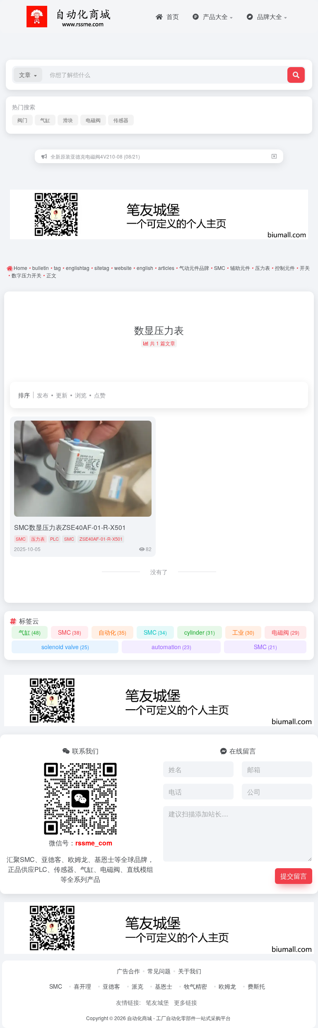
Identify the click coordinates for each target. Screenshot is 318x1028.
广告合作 (128, 971)
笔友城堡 (157, 1002)
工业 (243, 632)
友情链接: (128, 1002)
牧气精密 (195, 986)
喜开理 (82, 986)
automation (171, 647)
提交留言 (293, 876)
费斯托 (256, 986)
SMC (21, 538)
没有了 (159, 572)
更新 (61, 395)
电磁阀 (93, 119)
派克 (137, 986)
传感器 (120, 119)
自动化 (112, 632)
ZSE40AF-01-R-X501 (101, 538)
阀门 (22, 119)
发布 (42, 395)
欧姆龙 (227, 986)
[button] (28, 74)
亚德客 (111, 986)
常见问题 (159, 971)
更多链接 (185, 1002)
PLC (54, 538)
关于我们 (189, 971)
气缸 (45, 119)
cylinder (199, 632)
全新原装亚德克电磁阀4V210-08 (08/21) (95, 156)
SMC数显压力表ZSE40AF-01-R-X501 (70, 527)
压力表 (38, 538)
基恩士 (163, 986)
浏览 (81, 395)
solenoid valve (65, 647)
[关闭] (274, 156)
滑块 (68, 119)
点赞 (100, 395)
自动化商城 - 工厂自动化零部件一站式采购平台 (179, 1017)
